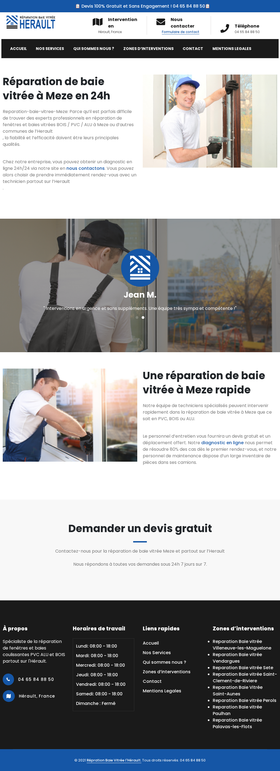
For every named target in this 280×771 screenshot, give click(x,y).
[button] (137, 317)
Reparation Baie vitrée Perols (244, 700)
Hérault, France (36, 696)
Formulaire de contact (180, 31)
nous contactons (85, 168)
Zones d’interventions (148, 48)
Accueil (18, 48)
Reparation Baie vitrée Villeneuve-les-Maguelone (242, 644)
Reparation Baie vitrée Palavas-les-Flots (237, 723)
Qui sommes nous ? (93, 48)
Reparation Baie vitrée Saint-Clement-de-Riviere (245, 677)
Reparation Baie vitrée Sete (243, 668)
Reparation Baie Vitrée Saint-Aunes (237, 690)
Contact (193, 48)
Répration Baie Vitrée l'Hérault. (114, 760)
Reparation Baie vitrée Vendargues (237, 657)
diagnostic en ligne (222, 443)
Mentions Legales (231, 48)
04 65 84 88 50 (35, 679)
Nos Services (50, 48)
